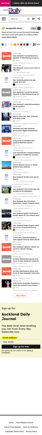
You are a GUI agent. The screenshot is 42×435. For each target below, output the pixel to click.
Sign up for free (21, 346)
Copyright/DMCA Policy (14, 431)
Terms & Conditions (30, 427)
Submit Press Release (12, 427)
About (11, 423)
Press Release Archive (24, 423)
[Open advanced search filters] (33, 18)
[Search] (28, 18)
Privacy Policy (31, 431)
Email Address (10, 338)
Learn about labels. (9, 37)
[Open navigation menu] (4, 19)
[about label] (14, 60)
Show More (21, 296)
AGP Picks (5, 3)
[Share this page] (39, 19)
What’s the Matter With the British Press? (22, 3)
